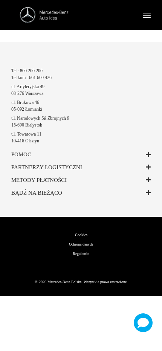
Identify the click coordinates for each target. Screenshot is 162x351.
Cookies (81, 235)
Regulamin (81, 254)
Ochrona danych (81, 244)
